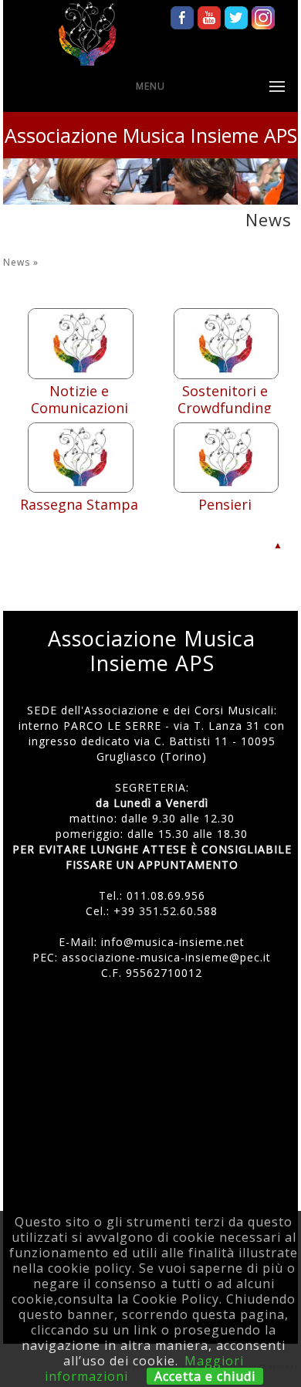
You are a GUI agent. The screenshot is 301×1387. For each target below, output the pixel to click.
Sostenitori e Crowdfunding (225, 399)
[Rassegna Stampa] (81, 488)
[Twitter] (236, 13)
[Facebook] (182, 13)
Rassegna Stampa (79, 504)
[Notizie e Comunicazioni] (81, 374)
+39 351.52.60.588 (165, 911)
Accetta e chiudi (204, 1376)
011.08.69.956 (166, 895)
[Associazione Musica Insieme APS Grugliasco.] (87, 34)
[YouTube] (209, 13)
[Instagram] (263, 13)
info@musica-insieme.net (173, 941)
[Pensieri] (226, 488)
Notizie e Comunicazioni (79, 399)
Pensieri (225, 504)
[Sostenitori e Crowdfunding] (226, 374)
